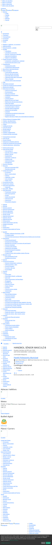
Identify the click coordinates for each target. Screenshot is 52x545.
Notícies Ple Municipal (8, 473)
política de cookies (14, 540)
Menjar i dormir (7, 457)
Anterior (3, 413)
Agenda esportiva (17, 343)
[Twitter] (3, 10)
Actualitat (6, 343)
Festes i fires (6, 450)
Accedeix (3, 398)
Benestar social (7, 499)
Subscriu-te (4, 425)
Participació (6, 498)
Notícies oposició (7, 350)
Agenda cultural (7, 366)
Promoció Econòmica (8, 502)
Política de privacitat (34, 530)
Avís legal (31, 526)
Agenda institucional (8, 479)
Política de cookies (33, 533)
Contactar (3, 8)
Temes (2, 494)
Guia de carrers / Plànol (9, 455)
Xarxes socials (6, 361)
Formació (5, 516)
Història (5, 445)
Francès (7, 20)
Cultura (5, 506)
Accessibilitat (32, 525)
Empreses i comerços (8, 460)
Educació (5, 509)
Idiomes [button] (5, 12)
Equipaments (6, 458)
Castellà (7, 15)
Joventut (5, 511)
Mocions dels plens (8, 475)
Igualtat (5, 496)
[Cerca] (36, 30)
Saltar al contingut (7, 2)
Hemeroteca (6, 381)
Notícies (5, 348)
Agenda (5, 347)
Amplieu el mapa (19, 361)
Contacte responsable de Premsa (7, 384)
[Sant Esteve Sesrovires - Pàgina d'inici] (9, 27)
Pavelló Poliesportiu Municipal (26, 357)
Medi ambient (6, 507)
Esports (5, 501)
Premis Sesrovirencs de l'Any (7, 373)
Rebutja (43, 543)
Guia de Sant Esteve (6, 452)
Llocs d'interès (6, 448)
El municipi (6, 442)
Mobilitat (5, 512)
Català (6, 13)
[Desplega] (10, 343)
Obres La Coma (7, 520)
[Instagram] (15, 10)
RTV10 (4, 380)
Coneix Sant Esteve (5, 440)
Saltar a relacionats (7, 4)
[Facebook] (9, 10)
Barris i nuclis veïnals (8, 443)
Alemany (7, 18)
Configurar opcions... (5, 543)
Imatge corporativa (8, 488)
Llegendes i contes (7, 447)
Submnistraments (7, 463)
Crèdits (31, 523)
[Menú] (1, 32)
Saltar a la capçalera (7, 1)
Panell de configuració (34, 531)
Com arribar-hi (19, 363)
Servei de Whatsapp (8, 476)
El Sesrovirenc (6, 370)
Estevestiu (5, 517)
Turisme (5, 504)
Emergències (6, 465)
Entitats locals (6, 461)
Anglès (7, 17)
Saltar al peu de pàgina (8, 5)
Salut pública (6, 514)
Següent (7, 413)
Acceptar (48, 543)
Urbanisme (6, 519)
